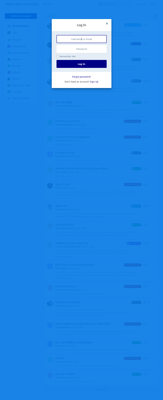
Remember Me (67, 56)
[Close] (107, 23)
